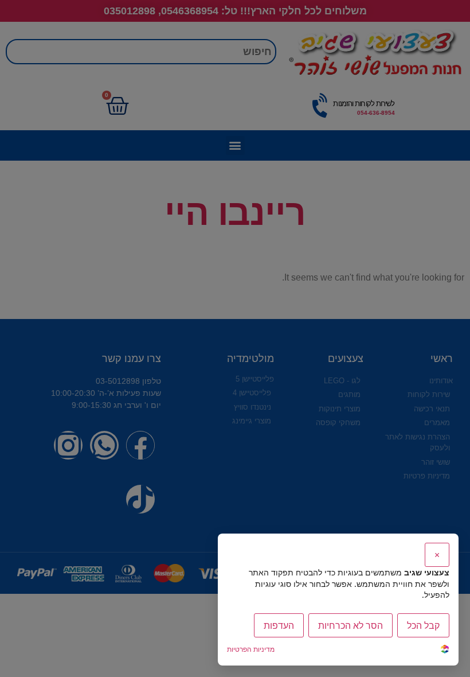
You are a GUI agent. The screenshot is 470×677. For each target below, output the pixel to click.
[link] (444, 650)
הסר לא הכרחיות (350, 625)
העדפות (279, 625)
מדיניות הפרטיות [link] (251, 649)
